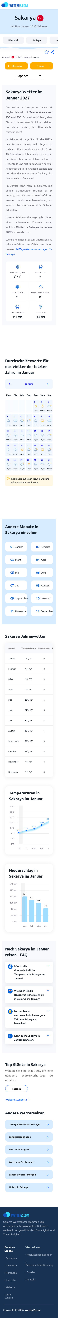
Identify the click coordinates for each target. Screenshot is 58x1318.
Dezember (17, 65)
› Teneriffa (10, 1279)
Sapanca (16, 1088)
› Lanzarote (11, 1265)
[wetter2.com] (14, 4)
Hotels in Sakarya (19, 1187)
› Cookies (30, 1272)
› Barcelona (11, 1258)
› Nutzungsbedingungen (38, 1254)
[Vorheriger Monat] (11, 384)
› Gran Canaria (9, 1296)
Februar (40, 65)
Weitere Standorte (16, 1099)
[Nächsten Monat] (47, 384)
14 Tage (37, 40)
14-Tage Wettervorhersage (24, 1124)
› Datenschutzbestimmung (39, 1263)
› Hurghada (11, 1272)
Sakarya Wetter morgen (22, 1174)
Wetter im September (21, 1162)
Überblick (13, 40)
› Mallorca (10, 1287)
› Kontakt (30, 1279)
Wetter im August (19, 1149)
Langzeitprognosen (20, 1136)
